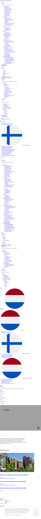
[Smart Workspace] (21, 64)
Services (5, 160)
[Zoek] (0, 158)
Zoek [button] (0, 120)
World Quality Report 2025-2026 (6, 77)
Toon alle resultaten (3, 401)
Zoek (0, 390)
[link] (5, 0)
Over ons (5, 270)
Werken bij (5, 246)
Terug (5, 166)
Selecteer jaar (2, 505)
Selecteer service (2, 503)
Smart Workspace (4, 65)
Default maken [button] (11, 123)
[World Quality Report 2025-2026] (21, 76)
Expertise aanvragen (5, 116)
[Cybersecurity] (8, 502)
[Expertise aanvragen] (21, 115)
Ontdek (5, 234)
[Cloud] (8, 501)
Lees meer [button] (1, 477)
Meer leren (3, 164)
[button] (4, 2)
